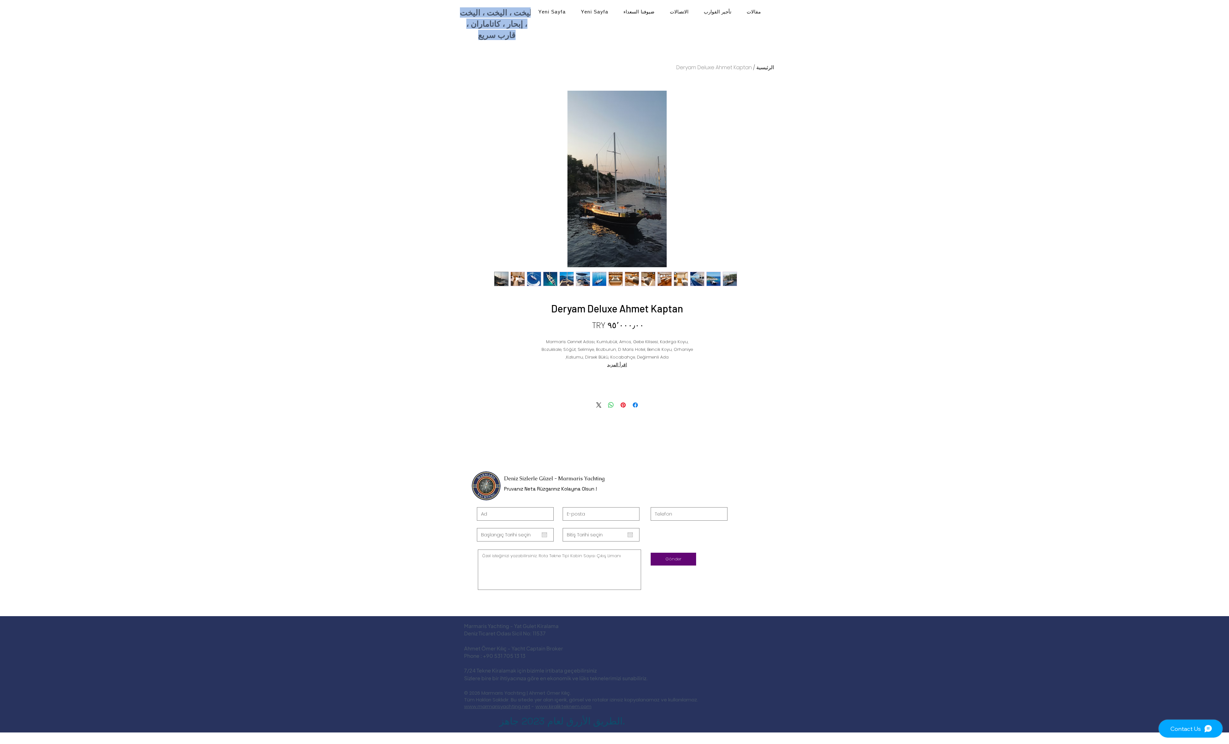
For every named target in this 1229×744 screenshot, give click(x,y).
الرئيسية (765, 67)
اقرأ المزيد (617, 364)
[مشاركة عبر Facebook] (635, 405)
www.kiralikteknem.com (563, 706)
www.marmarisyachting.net (497, 706)
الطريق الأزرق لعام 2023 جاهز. (562, 721)
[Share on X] (599, 405)
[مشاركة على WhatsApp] (611, 405)
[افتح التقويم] (544, 534)
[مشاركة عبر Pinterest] (623, 405)
